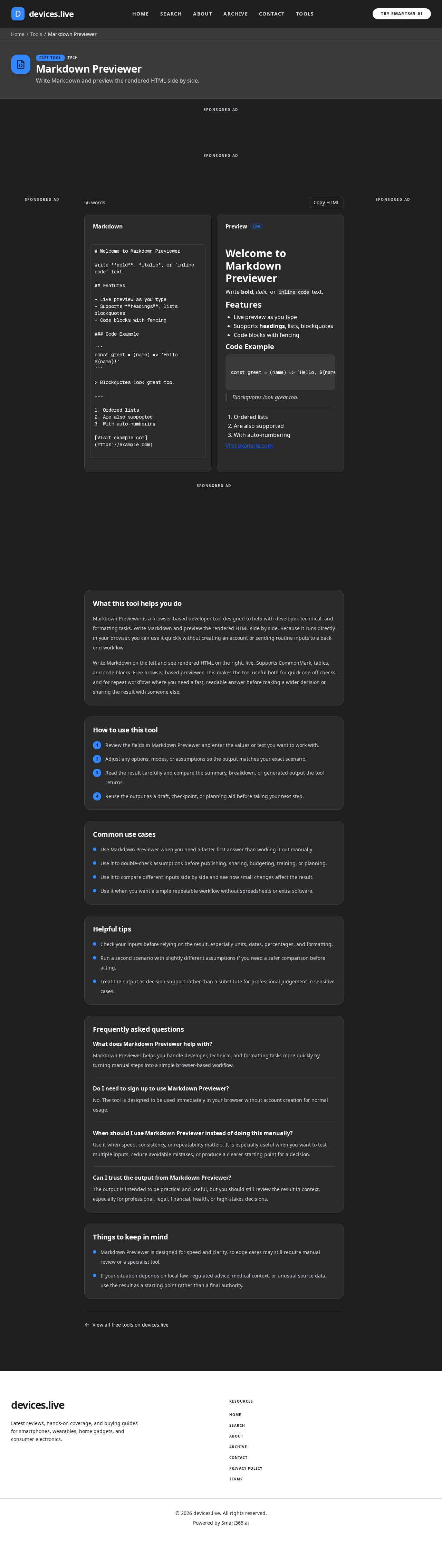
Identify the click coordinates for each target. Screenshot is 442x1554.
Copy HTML (326, 202)
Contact (272, 13)
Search (171, 13)
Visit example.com (249, 445)
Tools (305, 13)
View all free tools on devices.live (131, 1324)
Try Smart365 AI (402, 14)
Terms (236, 1479)
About (202, 13)
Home (140, 13)
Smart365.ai (235, 1522)
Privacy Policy (245, 1468)
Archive (235, 13)
